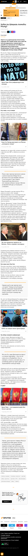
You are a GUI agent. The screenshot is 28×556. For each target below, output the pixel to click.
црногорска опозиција (5, 481)
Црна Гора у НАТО (14, 478)
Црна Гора (23, 476)
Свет (2, 521)
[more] (25, 86)
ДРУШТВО (20, 521)
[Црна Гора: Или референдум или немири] (14, 72)
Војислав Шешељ (22, 478)
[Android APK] (4, 544)
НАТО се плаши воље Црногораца (13, 328)
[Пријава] (18, 1)
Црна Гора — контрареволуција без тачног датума (13, 408)
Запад (12, 481)
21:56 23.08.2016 (4, 29)
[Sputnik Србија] (4, 2)
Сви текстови (3, 36)
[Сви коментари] (2, 554)
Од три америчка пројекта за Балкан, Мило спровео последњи (12, 243)
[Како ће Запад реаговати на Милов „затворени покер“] (14, 131)
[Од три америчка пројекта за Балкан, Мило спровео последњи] (14, 232)
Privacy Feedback (15, 540)
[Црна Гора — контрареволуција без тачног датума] (14, 396)
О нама (2, 533)
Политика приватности (6, 540)
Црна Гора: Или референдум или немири (12, 83)
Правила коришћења (9, 533)
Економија (14, 521)
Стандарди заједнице (5, 535)
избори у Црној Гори (5, 478)
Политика (7, 521)
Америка (17, 481)
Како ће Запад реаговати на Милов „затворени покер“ (13, 143)
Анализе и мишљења (5, 476)
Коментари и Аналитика (15, 476)
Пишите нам (17, 533)
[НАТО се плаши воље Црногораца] (14, 318)
